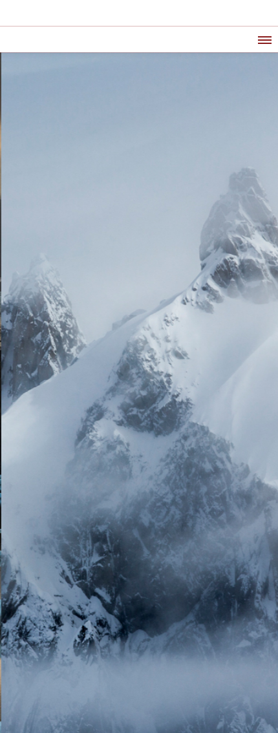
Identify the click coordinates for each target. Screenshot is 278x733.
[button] (264, 38)
